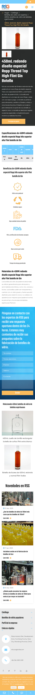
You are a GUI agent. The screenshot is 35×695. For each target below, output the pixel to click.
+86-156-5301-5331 (17, 660)
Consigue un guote (13, 121)
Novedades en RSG (17, 486)
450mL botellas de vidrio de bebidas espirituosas (18, 18)
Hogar (6, 13)
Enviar (17, 393)
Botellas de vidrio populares (13, 617)
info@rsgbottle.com (17, 649)
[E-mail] (4, 693)
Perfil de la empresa (9, 623)
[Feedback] (22, 693)
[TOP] (30, 693)
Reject (13, 687)
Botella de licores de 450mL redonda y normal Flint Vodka (17, 474)
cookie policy (19, 684)
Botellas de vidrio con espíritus (15, 15)
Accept (21, 687)
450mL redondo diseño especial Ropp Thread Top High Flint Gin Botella (18, 24)
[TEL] (13, 693)
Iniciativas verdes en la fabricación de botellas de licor (15, 553)
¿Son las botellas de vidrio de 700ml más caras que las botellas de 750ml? (16, 513)
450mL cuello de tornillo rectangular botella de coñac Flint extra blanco (17, 440)
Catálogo (14, 13)
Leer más (6, 518)
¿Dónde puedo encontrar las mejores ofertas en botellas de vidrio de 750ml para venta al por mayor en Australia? (17, 594)
